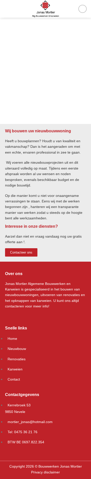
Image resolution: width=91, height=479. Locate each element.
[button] (5, 73)
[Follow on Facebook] (82, 9)
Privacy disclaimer (45, 472)
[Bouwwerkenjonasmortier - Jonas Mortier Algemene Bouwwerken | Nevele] (45, 9)
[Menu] (7, 9)
